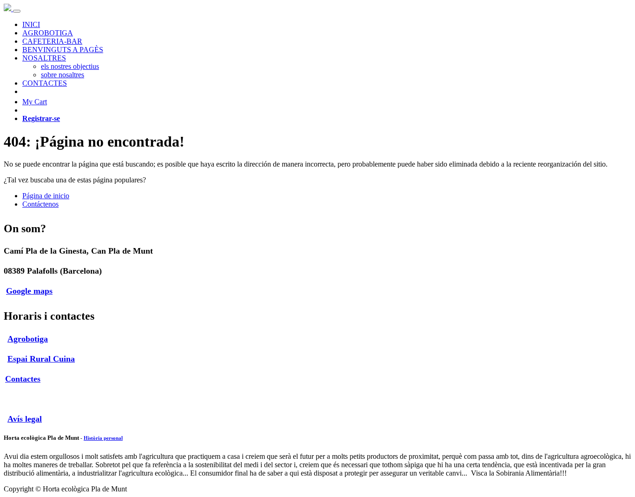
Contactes (22, 378)
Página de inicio (45, 196)
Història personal (103, 438)
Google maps (29, 291)
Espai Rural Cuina (41, 358)
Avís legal (24, 418)
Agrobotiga (27, 338)
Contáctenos (40, 204)
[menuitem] (31, 24)
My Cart (34, 102)
